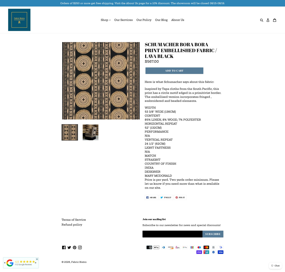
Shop (105, 20)
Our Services (123, 20)
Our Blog (161, 20)
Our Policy (143, 20)
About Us (177, 20)
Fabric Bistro (79, 262)
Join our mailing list (154, 219)
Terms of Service (74, 219)
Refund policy (72, 224)
